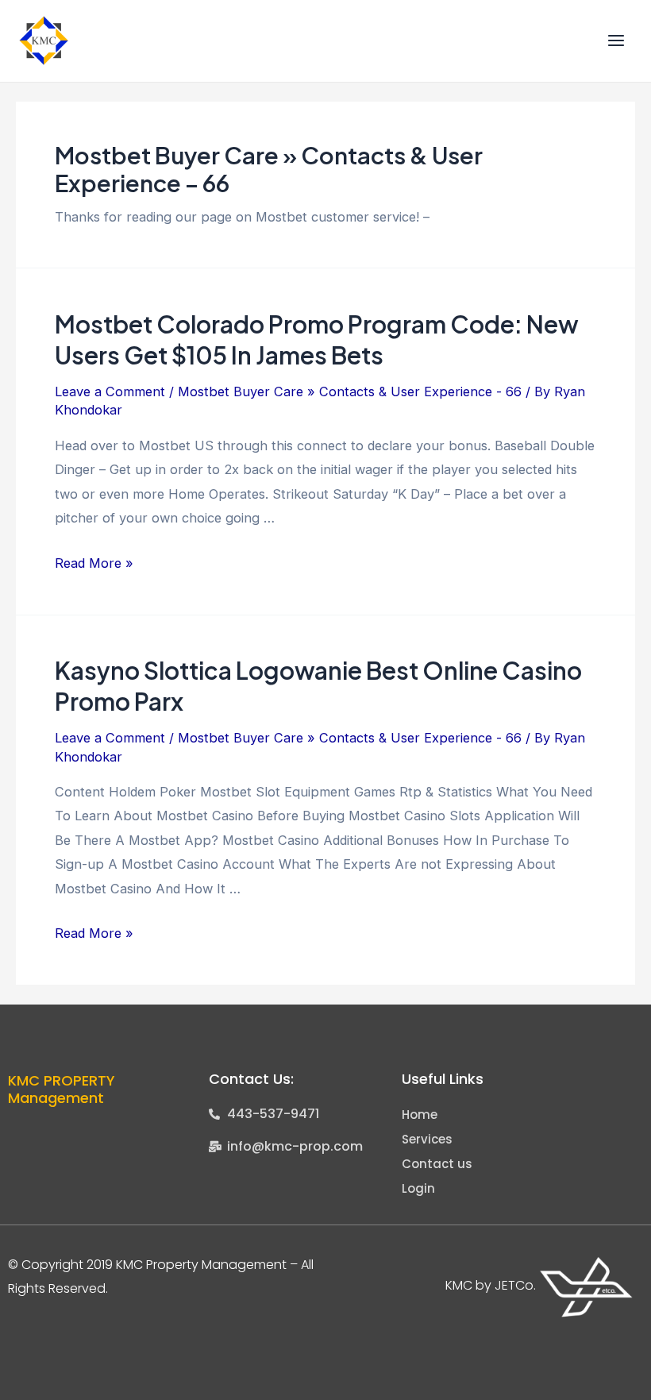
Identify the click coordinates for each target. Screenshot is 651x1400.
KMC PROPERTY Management (61, 1089)
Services (427, 1139)
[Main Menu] (615, 40)
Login (418, 1188)
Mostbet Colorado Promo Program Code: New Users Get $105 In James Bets (317, 339)
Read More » (94, 563)
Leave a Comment (110, 391)
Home (419, 1114)
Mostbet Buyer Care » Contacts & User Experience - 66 (350, 391)
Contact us (437, 1163)
